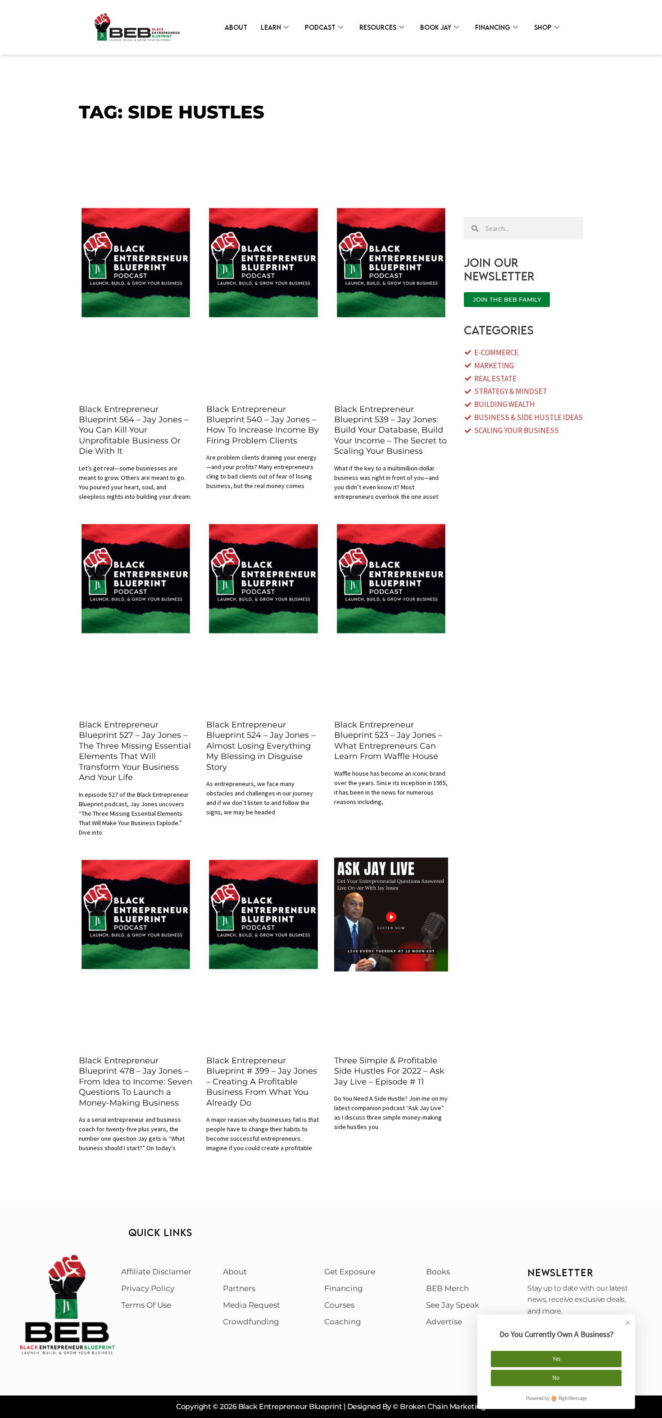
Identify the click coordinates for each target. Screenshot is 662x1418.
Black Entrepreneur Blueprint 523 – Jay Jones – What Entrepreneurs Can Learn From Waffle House (388, 740)
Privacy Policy (147, 1288)
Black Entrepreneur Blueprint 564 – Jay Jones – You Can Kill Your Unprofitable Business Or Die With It (133, 430)
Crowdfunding (251, 1321)
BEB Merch (447, 1288)
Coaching (342, 1321)
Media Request (251, 1305)
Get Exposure (349, 1271)
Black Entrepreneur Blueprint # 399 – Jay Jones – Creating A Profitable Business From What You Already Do (261, 1082)
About (236, 27)
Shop (543, 27)
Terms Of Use (146, 1305)
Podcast (320, 27)
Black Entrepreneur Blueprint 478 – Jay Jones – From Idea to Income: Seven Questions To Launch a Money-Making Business (135, 1082)
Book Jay (435, 27)
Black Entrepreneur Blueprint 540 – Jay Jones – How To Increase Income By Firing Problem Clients (262, 425)
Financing (492, 27)
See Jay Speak (452, 1305)
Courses (339, 1305)
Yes (556, 1359)
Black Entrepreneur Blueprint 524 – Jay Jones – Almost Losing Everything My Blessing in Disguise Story (260, 746)
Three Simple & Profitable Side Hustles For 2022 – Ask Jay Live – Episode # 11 (389, 1071)
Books (438, 1271)
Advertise (444, 1321)
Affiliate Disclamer (156, 1271)
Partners (239, 1288)
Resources (377, 27)
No (556, 1378)
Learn (271, 27)
